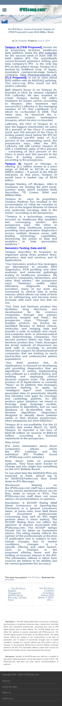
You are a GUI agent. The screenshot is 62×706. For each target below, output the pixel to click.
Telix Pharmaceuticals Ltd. (38, 74)
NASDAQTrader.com (26, 478)
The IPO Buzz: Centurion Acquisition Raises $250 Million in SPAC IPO (46, 594)
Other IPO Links (9, 687)
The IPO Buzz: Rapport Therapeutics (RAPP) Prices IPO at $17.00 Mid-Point (17, 594)
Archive (6, 681)
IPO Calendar (48, 52)
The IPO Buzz (34, 577)
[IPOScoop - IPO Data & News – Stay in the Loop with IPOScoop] (33, 9)
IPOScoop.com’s (20, 457)
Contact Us (7, 699)
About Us (6, 693)
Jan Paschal (21, 41)
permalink (9, 579)
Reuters (16, 103)
